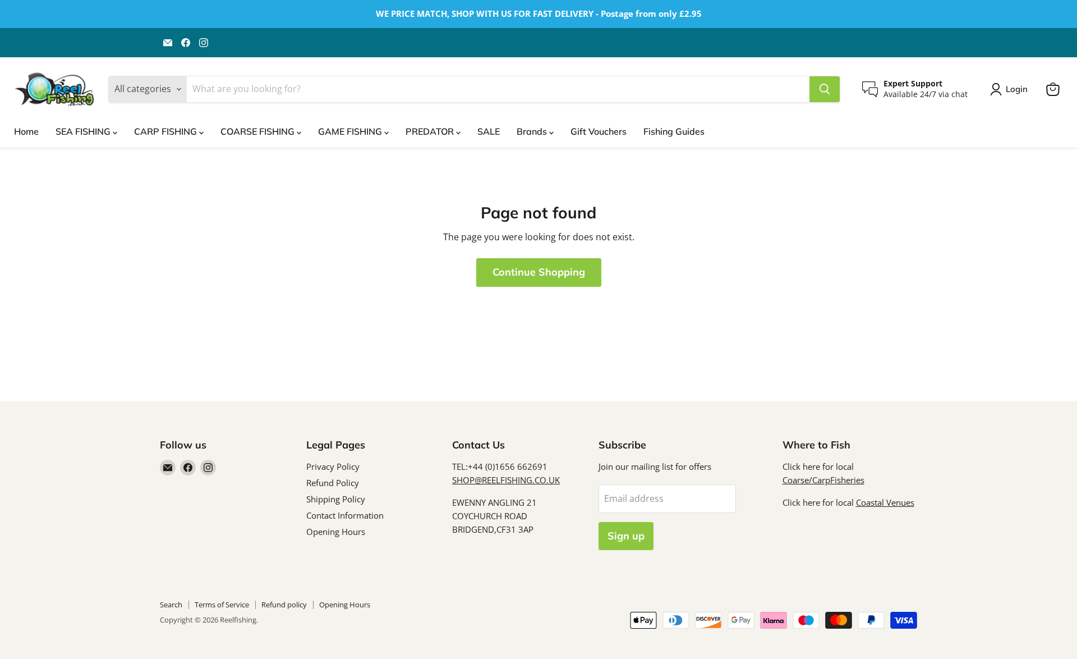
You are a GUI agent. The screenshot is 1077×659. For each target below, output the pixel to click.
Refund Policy (332, 482)
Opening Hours (335, 531)
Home (26, 131)
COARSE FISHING (258, 131)
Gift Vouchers (598, 131)
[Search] (824, 89)
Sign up (626, 535)
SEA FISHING (84, 131)
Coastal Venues (885, 502)
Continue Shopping (539, 272)
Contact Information (345, 515)
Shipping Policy (335, 499)
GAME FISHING (351, 131)
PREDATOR (431, 131)
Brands (533, 131)
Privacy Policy (333, 466)
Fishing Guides (674, 131)
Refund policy (284, 604)
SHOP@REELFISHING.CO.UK (506, 480)
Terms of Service (222, 604)
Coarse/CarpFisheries (823, 480)
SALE (488, 131)
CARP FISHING (166, 131)
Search (171, 604)
